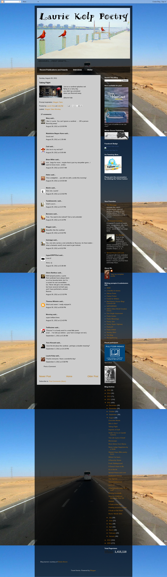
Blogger (93, 570)
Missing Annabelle (114, 493)
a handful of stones (113, 291)
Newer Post (45, 376)
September (113, 414)
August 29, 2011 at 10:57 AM (56, 168)
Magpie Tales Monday (53, 109)
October (112, 411)
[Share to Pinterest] (81, 106)
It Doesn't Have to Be (116, 466)
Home (89, 70)
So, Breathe (120, 235)
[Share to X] (77, 106)
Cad (47, 146)
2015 (109, 390)
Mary (48, 118)
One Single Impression (115, 313)
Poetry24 (110, 327)
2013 (109, 396)
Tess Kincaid (51, 343)
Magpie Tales (58, 102)
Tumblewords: (51, 201)
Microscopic (112, 441)
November (113, 408)
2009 (109, 543)
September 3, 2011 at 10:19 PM (57, 349)
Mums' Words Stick (115, 514)
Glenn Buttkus (51, 273)
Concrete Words (114, 420)
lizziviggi (49, 240)
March (111, 530)
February (112, 533)
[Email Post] (68, 106)
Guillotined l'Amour (115, 476)
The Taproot (112, 479)
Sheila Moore (62, 562)
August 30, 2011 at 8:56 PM (56, 307)
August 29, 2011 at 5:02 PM (56, 233)
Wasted (111, 501)
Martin (48, 188)
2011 (109, 402)
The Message (111, 205)
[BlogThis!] (75, 106)
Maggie (49, 227)
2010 (109, 540)
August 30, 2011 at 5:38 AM (56, 266)
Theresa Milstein (52, 301)
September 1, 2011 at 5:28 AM (57, 336)
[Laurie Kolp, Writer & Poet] (105, 148)
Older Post (92, 376)
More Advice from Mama (117, 444)
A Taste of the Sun (115, 504)
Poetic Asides (111, 316)
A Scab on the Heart (115, 510)
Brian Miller (50, 159)
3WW (108, 288)
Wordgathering (112, 338)
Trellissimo (50, 327)
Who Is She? (113, 423)
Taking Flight (113, 426)
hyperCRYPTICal (52, 255)
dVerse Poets (111, 293)
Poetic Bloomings (113, 319)
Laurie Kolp (50, 356)
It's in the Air (112, 469)
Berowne (49, 214)
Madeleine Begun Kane (55, 133)
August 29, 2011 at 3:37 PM (56, 207)
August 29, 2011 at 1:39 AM (56, 139)
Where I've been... (115, 457)
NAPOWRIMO (112, 306)
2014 (109, 393)
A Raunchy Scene (114, 460)
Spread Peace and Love (115, 253)
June (111, 521)
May (110, 524)
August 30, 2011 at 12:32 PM (56, 294)
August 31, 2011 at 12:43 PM (56, 320)
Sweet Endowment (115, 482)
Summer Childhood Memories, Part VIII (116, 497)
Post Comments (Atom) (57, 381)
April (111, 527)
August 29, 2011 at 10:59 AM (56, 181)
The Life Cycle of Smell (116, 438)
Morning (49, 314)
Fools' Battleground (115, 463)
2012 (109, 399)
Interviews (77, 70)
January (112, 536)
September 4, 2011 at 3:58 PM (57, 362)
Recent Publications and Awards (54, 70)
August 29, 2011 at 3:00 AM (56, 152)
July (110, 517)
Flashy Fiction (112, 296)
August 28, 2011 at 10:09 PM (56, 126)
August (111, 418)
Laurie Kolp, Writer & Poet (112, 146)
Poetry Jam (111, 321)
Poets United (111, 330)
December (113, 405)
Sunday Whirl (111, 332)
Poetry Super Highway (115, 324)
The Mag (110, 335)
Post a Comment (50, 366)
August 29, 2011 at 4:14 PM (56, 220)
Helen (48, 175)
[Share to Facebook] (79, 106)
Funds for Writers (113, 299)
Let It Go (111, 485)
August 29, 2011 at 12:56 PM (56, 194)
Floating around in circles (117, 507)
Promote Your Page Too (111, 150)
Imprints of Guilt (114, 430)
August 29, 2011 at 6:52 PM (56, 248)
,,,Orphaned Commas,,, (115, 221)
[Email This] (73, 106)
